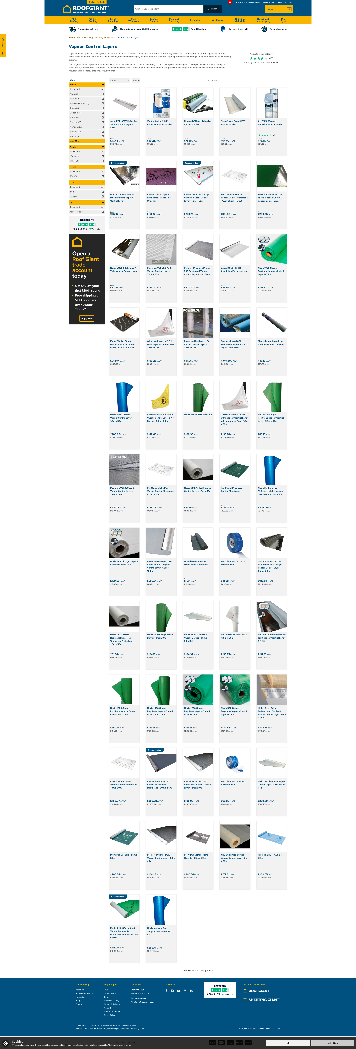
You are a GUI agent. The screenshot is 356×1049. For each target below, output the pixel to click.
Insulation (195, 20)
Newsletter (80, 997)
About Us (80, 990)
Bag (273, 9)
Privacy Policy (109, 1008)
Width (72, 182)
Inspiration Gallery (111, 1000)
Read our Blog (172, 991)
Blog (78, 1000)
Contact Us (281, 2)
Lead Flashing (113, 20)
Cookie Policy (109, 1015)
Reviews (2, 44)
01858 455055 (137, 990)
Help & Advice (110, 993)
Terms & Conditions (112, 1011)
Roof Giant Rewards (84, 993)
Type (72, 202)
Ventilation (218, 20)
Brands (73, 84)
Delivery (107, 997)
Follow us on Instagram (185, 991)
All (102, 89)
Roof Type (283, 20)
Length (73, 167)
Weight (73, 147)
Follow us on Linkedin (191, 991)
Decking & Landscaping (263, 20)
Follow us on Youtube (179, 991)
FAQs (106, 990)
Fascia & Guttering (174, 20)
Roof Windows (133, 20)
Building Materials (240, 20)
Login (291, 2)
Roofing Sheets (153, 20)
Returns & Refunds (112, 1004)
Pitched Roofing (93, 20)
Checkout (287, 9)
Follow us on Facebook (166, 991)
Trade (97, 2)
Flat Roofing (74, 20)
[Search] (212, 9)
